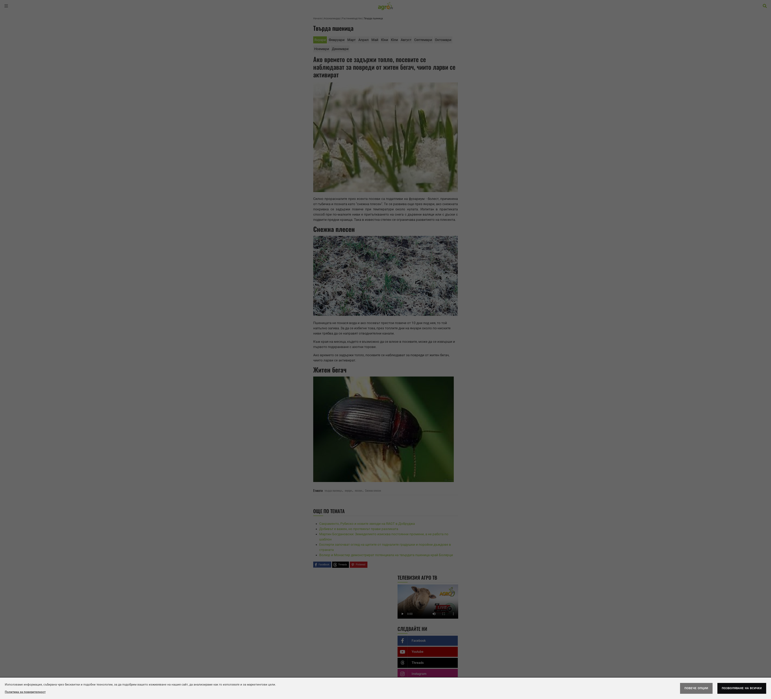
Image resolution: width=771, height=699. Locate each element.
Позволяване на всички (742, 688)
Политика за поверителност (25, 692)
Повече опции (696, 688)
